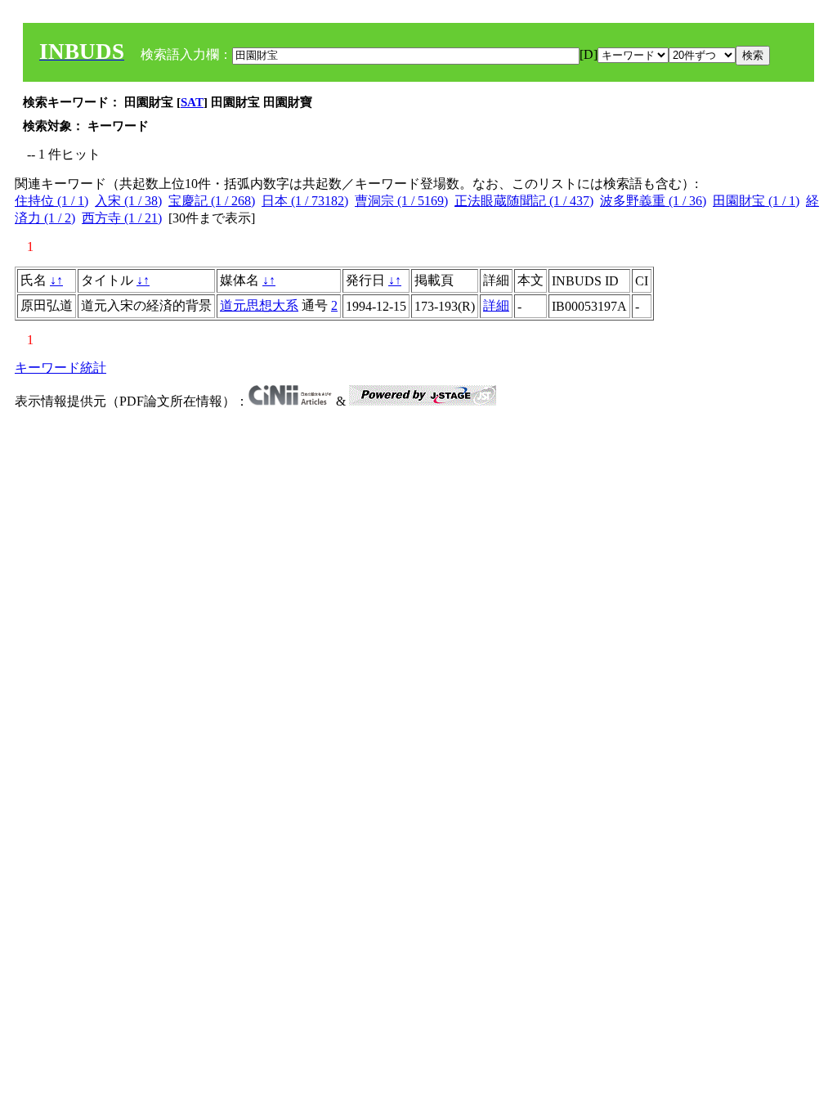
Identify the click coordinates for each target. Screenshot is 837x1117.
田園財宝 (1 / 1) (756, 201)
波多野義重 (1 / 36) (653, 201)
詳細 (496, 305)
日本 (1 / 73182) (305, 201)
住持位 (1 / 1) (51, 201)
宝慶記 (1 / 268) (211, 201)
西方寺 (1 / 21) (122, 218)
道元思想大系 (259, 305)
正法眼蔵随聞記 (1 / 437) (523, 201)
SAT (192, 102)
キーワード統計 (60, 368)
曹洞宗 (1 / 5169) (401, 201)
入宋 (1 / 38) (128, 201)
